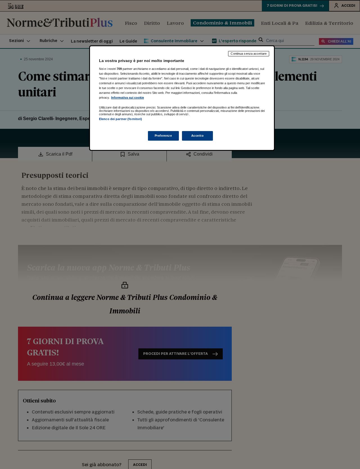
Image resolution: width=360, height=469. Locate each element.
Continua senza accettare (249, 53)
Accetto (197, 135)
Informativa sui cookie (127, 97)
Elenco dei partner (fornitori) (120, 119)
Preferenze (163, 135)
